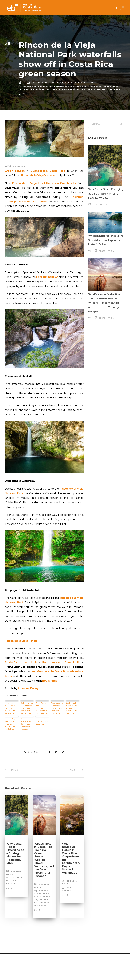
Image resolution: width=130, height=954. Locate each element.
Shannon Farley (28, 688)
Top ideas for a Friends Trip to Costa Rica (42, 721)
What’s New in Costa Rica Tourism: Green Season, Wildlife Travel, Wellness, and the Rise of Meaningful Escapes (44, 860)
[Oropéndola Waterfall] (44, 556)
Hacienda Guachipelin (95, 86)
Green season (15, 170)
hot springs (49, 680)
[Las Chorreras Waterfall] (44, 447)
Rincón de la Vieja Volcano (50, 89)
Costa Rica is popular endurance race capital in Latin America (41, 708)
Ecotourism (39, 83)
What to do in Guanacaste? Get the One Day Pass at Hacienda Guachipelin (26, 724)
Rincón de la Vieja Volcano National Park (94, 89)
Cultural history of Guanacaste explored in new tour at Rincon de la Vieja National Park (27, 708)
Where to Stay (84, 83)
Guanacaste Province (67, 86)
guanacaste (45, 86)
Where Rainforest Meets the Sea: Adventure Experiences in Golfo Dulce (106, 240)
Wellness (40, 905)
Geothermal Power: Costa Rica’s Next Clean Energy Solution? (71, 708)
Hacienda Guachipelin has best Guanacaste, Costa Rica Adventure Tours (10, 708)
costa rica (30, 86)
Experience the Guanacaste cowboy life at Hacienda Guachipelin (57, 708)
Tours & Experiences (61, 83)
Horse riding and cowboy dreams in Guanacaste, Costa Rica (10, 724)
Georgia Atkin (106, 204)
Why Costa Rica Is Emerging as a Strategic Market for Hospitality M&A (15, 853)
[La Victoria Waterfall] (44, 338)
